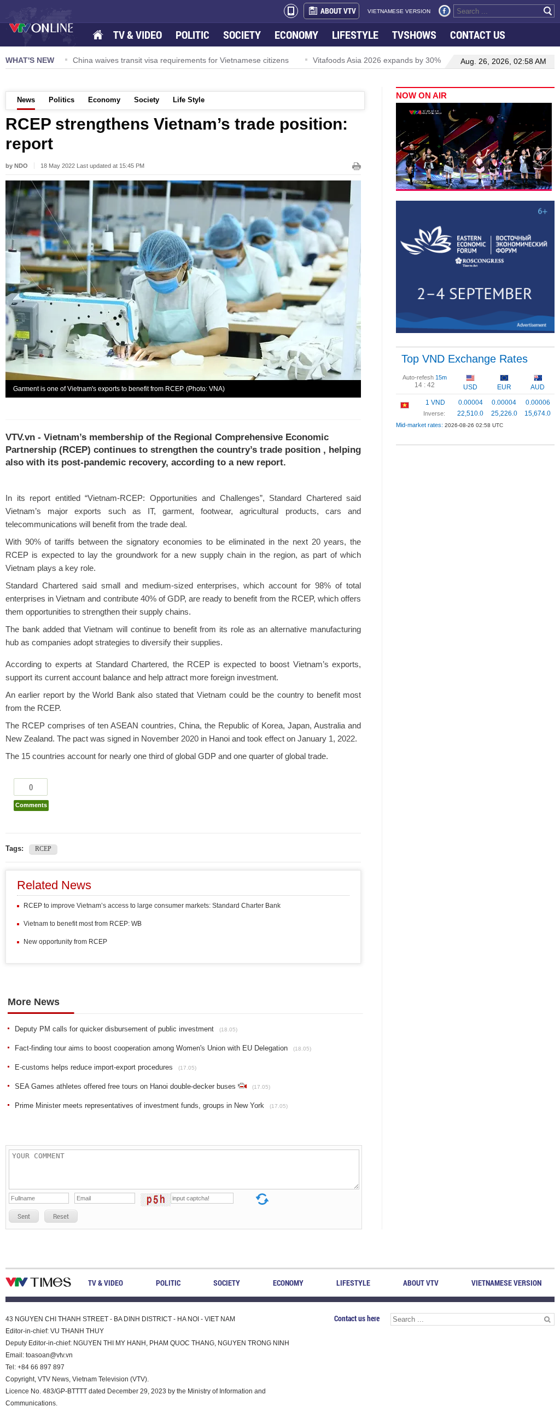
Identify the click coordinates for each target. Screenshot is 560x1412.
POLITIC (192, 34)
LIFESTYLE (355, 34)
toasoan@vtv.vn (49, 1355)
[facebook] (445, 11)
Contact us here (357, 1318)
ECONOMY (296, 34)
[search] (548, 11)
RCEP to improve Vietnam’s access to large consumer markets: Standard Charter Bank (152, 905)
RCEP (43, 849)
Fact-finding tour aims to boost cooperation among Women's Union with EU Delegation (163, 1048)
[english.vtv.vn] (38, 1284)
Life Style (189, 100)
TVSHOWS (414, 34)
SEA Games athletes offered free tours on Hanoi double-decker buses (142, 1086)
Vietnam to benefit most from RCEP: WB (83, 923)
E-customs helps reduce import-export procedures (105, 1067)
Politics (61, 100)
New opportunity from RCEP (65, 942)
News (26, 100)
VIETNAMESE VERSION (399, 11)
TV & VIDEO (137, 34)
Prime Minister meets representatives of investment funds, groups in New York (151, 1105)
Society (146, 100)
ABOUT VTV (338, 10)
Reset (61, 1216)
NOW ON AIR (421, 95)
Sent (24, 1216)
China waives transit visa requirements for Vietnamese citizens (173, 60)
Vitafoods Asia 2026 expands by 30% (369, 60)
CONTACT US (477, 34)
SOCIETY (242, 34)
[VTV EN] (48, 27)
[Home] (99, 35)
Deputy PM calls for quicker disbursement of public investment (126, 1029)
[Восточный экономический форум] (475, 266)
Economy (104, 100)
